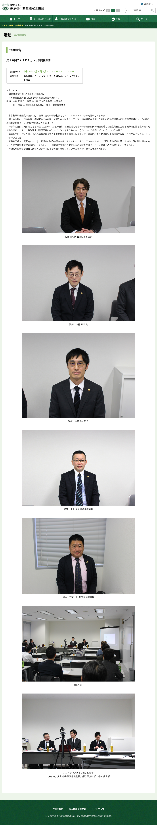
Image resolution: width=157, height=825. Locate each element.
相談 (93, 19)
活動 (118, 19)
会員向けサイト (149, 4)
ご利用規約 (58, 808)
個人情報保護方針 (77, 808)
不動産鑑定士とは (67, 19)
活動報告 (18, 25)
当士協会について (42, 19)
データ (144, 19)
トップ (17, 19)
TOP (3, 25)
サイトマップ (98, 808)
